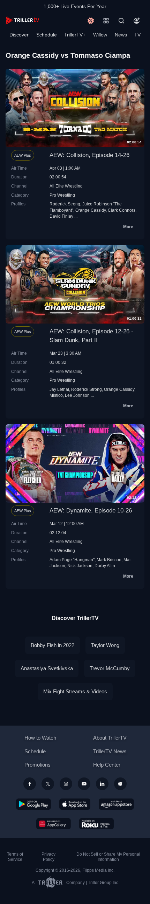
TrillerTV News (110, 751)
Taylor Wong (105, 645)
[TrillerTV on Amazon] (116, 804)
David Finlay (61, 216)
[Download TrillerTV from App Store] (74, 804)
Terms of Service (15, 857)
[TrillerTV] (22, 20)
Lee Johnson (77, 395)
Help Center (106, 765)
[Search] (121, 20)
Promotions (37, 765)
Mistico (56, 395)
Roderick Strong (65, 204)
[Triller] (120, 783)
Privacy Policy (48, 857)
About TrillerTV (110, 738)
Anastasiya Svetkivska (47, 668)
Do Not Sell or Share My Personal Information (108, 857)
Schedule (46, 35)
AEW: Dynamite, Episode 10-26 (91, 510)
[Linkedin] (102, 783)
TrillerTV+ (74, 35)
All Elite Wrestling (66, 186)
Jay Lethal (59, 389)
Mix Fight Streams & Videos (75, 691)
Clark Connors (121, 210)
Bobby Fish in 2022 (52, 645)
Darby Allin (105, 565)
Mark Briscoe (109, 559)
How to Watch (40, 738)
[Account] (136, 20)
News (121, 35)
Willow (100, 35)
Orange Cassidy (90, 210)
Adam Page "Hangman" (72, 559)
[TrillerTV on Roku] (96, 823)
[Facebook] (29, 783)
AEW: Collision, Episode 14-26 (89, 155)
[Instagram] (66, 783)
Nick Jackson (79, 565)
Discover (19, 35)
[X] (48, 783)
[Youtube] (84, 783)
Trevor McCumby (110, 668)
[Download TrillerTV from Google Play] (33, 804)
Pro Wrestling (62, 195)
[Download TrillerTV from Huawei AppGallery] (53, 823)
